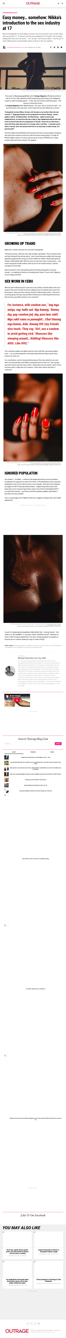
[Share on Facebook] (50, 47)
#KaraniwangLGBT (19, 645)
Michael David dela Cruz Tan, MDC (18, 47)
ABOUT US (33, 1330)
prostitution (28, 645)
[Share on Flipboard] (57, 47)
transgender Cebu (10, 647)
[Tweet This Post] (54, 47)
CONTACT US (57, 1330)
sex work (35, 645)
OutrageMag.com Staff (13, 1255)
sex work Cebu (43, 645)
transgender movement (23, 647)
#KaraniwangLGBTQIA (22, 96)
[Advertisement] (33, 519)
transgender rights (36, 647)
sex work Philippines (55, 645)
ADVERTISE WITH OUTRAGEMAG (45, 1330)
